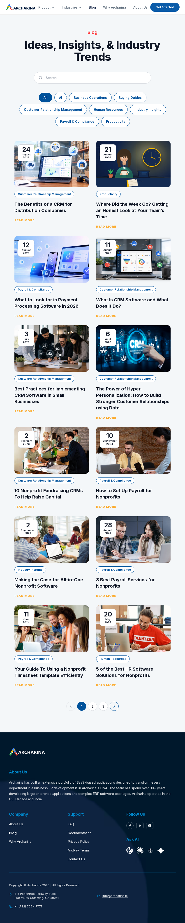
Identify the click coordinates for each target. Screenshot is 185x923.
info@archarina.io (115, 896)
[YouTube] (149, 825)
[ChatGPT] (129, 850)
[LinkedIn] (139, 825)
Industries (70, 7)
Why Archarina (114, 7)
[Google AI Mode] (160, 850)
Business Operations (90, 97)
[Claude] (140, 850)
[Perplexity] (150, 850)
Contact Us (76, 859)
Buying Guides (130, 97)
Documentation (79, 833)
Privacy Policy (79, 841)
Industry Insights (148, 109)
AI (60, 97)
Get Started (165, 7)
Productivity (115, 121)
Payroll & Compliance (77, 121)
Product (44, 7)
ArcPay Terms (79, 850)
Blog (92, 7)
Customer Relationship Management (53, 109)
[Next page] (114, 706)
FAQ (71, 824)
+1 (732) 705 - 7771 (28, 906)
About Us (140, 7)
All (45, 97)
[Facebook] (130, 825)
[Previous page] (70, 706)
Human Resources (108, 109)
